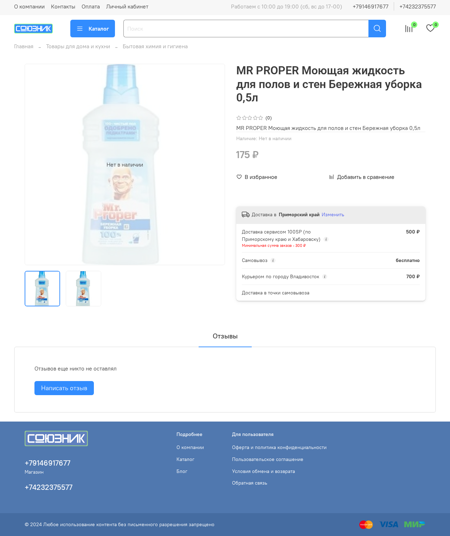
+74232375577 (417, 6)
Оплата (91, 6)
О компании (29, 6)
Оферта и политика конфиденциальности (279, 447)
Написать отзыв (64, 388)
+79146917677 (370, 6)
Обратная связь (249, 483)
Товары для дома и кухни (78, 46)
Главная (23, 46)
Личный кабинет (127, 6)
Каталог (99, 28)
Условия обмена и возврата (263, 471)
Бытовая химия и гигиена (155, 46)
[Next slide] (213, 164)
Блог (181, 471)
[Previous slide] (35, 164)
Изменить (333, 214)
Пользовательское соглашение (267, 459)
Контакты (63, 6)
